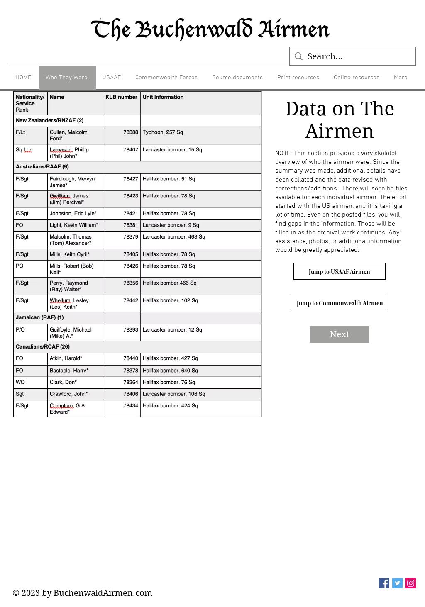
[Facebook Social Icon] (384, 583)
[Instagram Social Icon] (410, 583)
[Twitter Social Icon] (397, 583)
